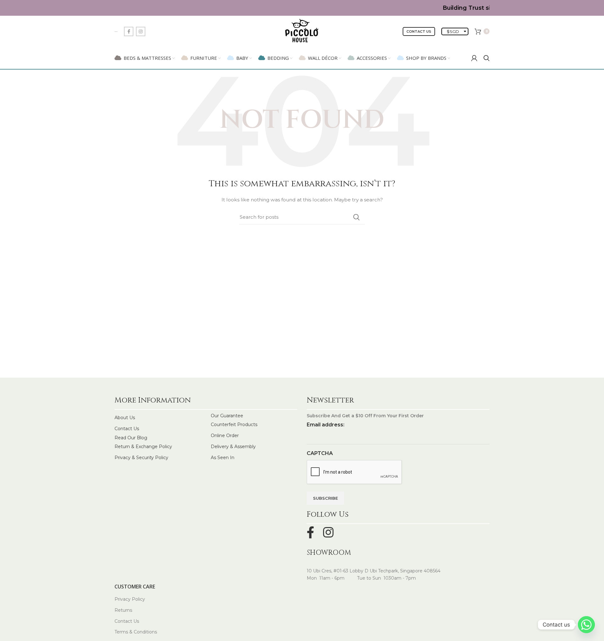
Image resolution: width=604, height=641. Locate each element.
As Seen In (222, 457)
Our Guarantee (227, 416)
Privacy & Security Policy (141, 457)
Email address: (325, 425)
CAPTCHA (320, 453)
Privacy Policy (130, 599)
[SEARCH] (356, 217)
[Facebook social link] (128, 31)
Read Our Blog (131, 438)
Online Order (225, 435)
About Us (125, 417)
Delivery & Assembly (233, 446)
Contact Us (418, 31)
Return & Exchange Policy (143, 446)
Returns (123, 610)
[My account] (474, 58)
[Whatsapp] (586, 624)
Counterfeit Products (234, 424)
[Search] (486, 58)
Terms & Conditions (136, 632)
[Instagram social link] (140, 31)
